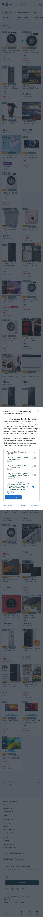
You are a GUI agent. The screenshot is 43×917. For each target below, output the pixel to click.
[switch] (34, 458)
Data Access (21, 505)
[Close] (38, 412)
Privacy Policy (34, 505)
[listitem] (21, 452)
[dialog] (21, 458)
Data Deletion (8, 505)
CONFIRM (13, 497)
